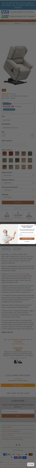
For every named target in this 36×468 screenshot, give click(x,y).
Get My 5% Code (27, 238)
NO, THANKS (27, 241)
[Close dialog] (34, 225)
